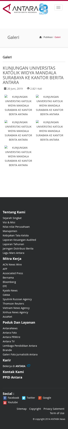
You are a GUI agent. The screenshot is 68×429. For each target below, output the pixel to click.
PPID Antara (12, 377)
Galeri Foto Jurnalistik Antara (20, 354)
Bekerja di (14, 366)
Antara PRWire (11, 337)
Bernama (8, 277)
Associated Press (13, 273)
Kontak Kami (13, 372)
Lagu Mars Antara (13, 253)
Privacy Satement (54, 408)
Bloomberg (9, 282)
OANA (6, 295)
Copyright (35, 408)
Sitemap (22, 408)
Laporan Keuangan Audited (19, 239)
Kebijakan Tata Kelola (16, 235)
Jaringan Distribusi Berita (18, 248)
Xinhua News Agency (15, 312)
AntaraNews (10, 328)
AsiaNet (7, 316)
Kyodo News (10, 290)
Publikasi (48, 37)
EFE (5, 286)
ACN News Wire (12, 264)
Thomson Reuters (13, 303)
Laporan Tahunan (13, 244)
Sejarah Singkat (12, 218)
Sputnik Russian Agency (17, 299)
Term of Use (57, 413)
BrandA (7, 350)
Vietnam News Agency (16, 308)
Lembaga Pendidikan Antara (20, 345)
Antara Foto (10, 332)
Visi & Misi (9, 222)
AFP (5, 269)
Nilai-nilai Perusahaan (16, 226)
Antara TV (9, 341)
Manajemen (10, 231)
